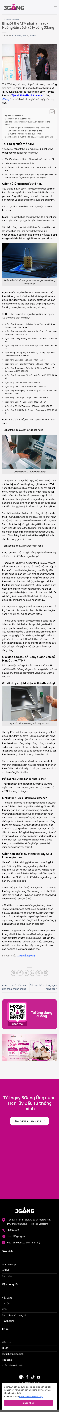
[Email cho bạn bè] (33, 973)
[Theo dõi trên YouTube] (38, 1377)
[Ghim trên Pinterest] (39, 973)
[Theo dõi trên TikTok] (33, 1377)
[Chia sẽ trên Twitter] (26, 973)
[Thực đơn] (55, 7)
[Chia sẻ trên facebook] (20, 973)
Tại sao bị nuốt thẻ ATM (15, 115)
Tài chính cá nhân (10, 19)
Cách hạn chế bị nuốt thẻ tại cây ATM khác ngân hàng (29, 136)
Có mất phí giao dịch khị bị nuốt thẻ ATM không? (29, 127)
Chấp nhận (28, 1403)
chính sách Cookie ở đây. (31, 1396)
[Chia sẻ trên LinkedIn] (45, 973)
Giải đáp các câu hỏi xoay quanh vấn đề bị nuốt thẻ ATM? (27, 123)
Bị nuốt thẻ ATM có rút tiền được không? (26, 133)
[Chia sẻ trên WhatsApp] (14, 973)
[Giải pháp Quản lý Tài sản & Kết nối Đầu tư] (16, 7)
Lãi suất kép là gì (26, 955)
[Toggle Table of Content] (50, 111)
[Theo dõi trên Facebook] (21, 1377)
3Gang (33, 36)
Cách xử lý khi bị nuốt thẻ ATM (18, 118)
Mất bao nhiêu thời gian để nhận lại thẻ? (25, 130)
